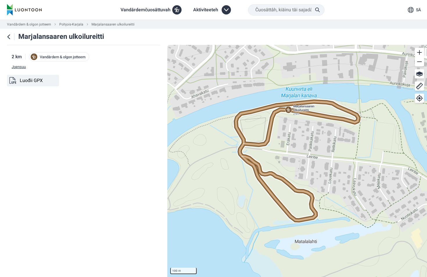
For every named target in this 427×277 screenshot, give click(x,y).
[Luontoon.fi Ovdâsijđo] (24, 10)
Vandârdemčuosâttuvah (146, 9)
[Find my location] (419, 98)
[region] (297, 161)
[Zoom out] (419, 61)
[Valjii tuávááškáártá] (419, 74)
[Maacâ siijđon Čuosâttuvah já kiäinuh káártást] (9, 37)
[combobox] (286, 10)
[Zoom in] (419, 52)
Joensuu (19, 67)
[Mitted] (419, 86)
